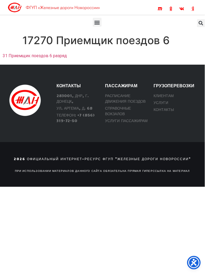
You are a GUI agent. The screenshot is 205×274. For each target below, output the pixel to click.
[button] (97, 22)
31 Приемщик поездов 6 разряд (35, 55)
